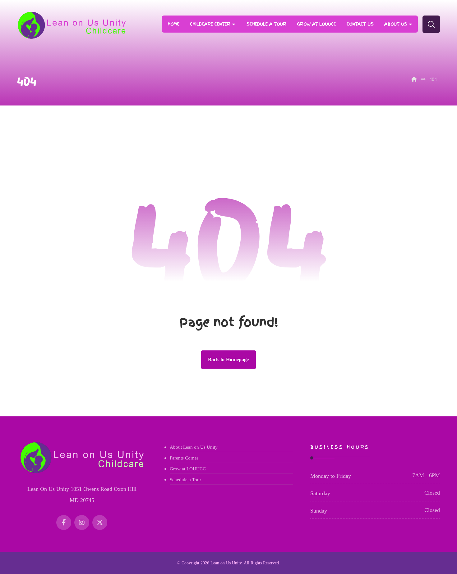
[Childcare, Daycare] (71, 25)
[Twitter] (99, 522)
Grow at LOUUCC (188, 468)
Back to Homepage (228, 359)
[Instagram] (81, 522)
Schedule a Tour (185, 479)
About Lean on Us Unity (194, 447)
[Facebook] (63, 522)
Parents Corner (184, 457)
